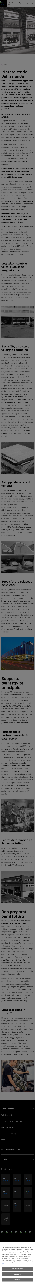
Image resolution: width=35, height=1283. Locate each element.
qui (3, 1263)
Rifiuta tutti (17, 1274)
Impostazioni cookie (17, 1268)
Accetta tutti (17, 1279)
